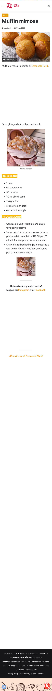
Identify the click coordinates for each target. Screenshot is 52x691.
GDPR (33, 674)
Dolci (5, 15)
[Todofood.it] (13, 6)
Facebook (40, 290)
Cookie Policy (24, 674)
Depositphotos (31, 670)
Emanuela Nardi (40, 66)
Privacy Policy (13, 674)
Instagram (23, 290)
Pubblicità (40, 674)
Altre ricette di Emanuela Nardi (26, 356)
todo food (7, 28)
